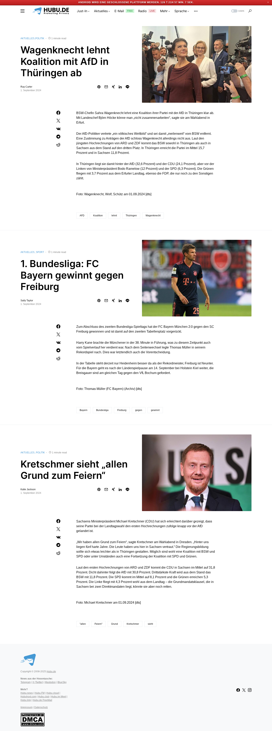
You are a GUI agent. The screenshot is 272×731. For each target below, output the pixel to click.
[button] (22, 11)
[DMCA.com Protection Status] (33, 719)
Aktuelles (27, 38)
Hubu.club (43, 696)
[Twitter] (244, 690)
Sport (40, 252)
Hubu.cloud (52, 693)
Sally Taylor (27, 300)
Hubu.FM (40, 693)
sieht (150, 624)
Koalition (98, 215)
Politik (39, 38)
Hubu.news (27, 693)
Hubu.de (51, 671)
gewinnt (155, 410)
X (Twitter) (37, 682)
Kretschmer (133, 624)
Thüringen (131, 215)
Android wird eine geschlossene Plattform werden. (119, 2)
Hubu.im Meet (58, 696)
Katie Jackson (28, 489)
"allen (83, 624)
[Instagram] (249, 690)
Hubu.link (26, 700)
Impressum (26, 707)
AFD (82, 215)
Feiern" (98, 624)
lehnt (114, 215)
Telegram (26, 682)
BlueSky (62, 682)
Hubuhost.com (28, 696)
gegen (138, 410)
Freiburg (121, 410)
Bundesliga (102, 410)
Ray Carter (26, 86)
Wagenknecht (153, 215)
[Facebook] (238, 690)
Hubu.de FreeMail (42, 700)
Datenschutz (41, 707)
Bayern (83, 410)
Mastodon (50, 682)
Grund (114, 624)
